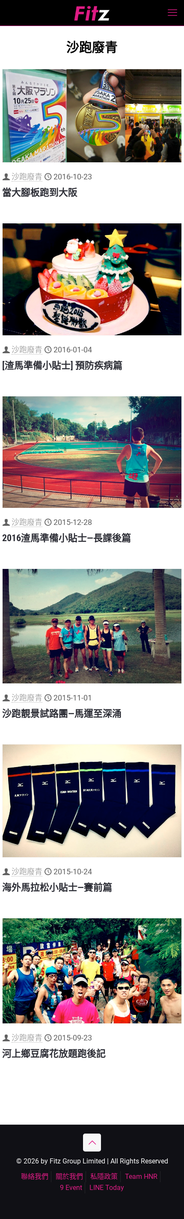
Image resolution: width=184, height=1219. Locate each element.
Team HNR (141, 1176)
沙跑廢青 (27, 176)
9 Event (71, 1188)
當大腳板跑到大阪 (39, 192)
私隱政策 (104, 1176)
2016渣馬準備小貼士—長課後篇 (66, 538)
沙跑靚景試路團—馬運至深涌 (62, 713)
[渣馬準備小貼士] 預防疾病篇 (62, 365)
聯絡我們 (34, 1176)
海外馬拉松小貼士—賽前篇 (57, 887)
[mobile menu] (172, 13)
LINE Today (106, 1188)
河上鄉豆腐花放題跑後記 (54, 1053)
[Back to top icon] (92, 1143)
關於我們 (69, 1176)
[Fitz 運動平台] (92, 12)
